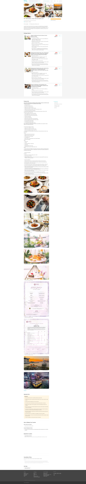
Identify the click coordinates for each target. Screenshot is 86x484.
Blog (34, 473)
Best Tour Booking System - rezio (47, 474)
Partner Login (45, 473)
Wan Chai (35, 2)
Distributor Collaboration (46, 475)
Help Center (25, 475)
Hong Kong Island (31, 2)
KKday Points (35, 474)
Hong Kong (27, 2)
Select (59, 35)
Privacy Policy (25, 474)
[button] (26, 21)
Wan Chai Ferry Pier (39, 2)
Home (24, 2)
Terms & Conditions (26, 473)
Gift (34, 475)
